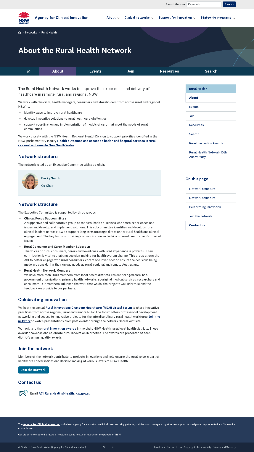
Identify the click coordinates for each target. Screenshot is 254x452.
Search (229, 4)
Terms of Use (174, 447)
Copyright (189, 447)
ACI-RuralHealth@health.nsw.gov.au (64, 393)
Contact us (197, 225)
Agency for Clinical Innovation (41, 424)
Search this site (175, 4)
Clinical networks (137, 17)
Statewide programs (216, 17)
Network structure (202, 189)
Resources (169, 71)
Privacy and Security (224, 447)
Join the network (200, 216)
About (111, 17)
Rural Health (49, 32)
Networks (31, 32)
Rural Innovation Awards (206, 143)
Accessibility (204, 447)
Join (130, 71)
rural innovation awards (59, 328)
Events (95, 71)
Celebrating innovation (205, 207)
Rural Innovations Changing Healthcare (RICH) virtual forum (89, 308)
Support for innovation (175, 17)
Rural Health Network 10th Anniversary (208, 155)
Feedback (159, 447)
